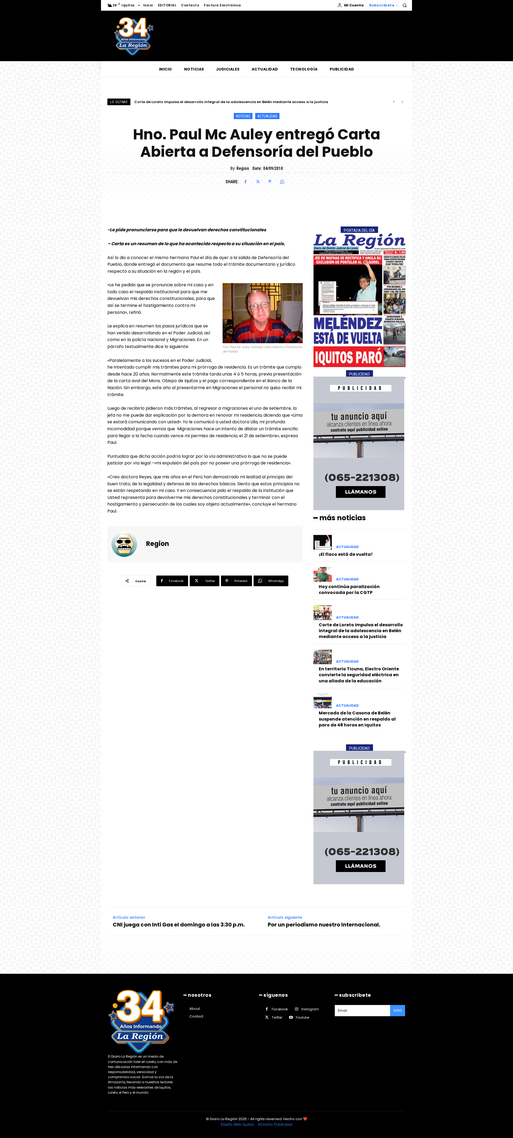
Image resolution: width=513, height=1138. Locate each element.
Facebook (280, 1009)
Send (397, 1010)
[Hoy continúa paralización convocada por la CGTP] (322, 574)
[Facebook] (245, 181)
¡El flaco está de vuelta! (346, 554)
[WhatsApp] (282, 181)
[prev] (393, 102)
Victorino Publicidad (275, 1124)
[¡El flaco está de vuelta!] (322, 542)
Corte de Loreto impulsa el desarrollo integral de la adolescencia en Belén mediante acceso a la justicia (361, 631)
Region (242, 168)
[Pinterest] (270, 181)
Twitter (277, 1017)
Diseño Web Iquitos (238, 1124)
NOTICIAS (243, 116)
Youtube (302, 1017)
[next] (402, 102)
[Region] (127, 544)
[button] (404, 5)
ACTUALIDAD (267, 116)
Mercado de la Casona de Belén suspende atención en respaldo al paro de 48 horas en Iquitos (357, 719)
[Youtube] (290, 1017)
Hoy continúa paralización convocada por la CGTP (349, 590)
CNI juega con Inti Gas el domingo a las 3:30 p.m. (179, 924)
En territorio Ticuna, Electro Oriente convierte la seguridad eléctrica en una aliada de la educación (228, 101)
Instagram (310, 1009)
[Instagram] (296, 1009)
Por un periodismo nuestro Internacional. (324, 924)
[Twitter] (257, 181)
